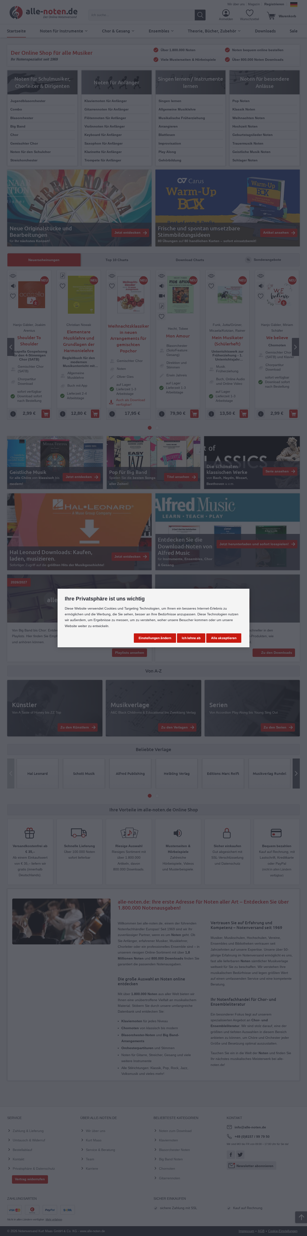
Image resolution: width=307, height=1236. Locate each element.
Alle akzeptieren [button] (223, 638)
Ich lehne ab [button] (191, 638)
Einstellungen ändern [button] (155, 638)
